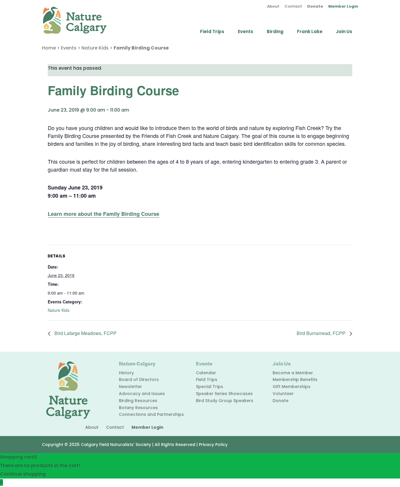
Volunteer (283, 394)
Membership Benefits (295, 379)
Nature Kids (95, 48)
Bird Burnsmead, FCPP (322, 333)
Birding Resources (138, 401)
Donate (315, 6)
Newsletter (130, 386)
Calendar (206, 373)
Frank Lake (309, 32)
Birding (275, 32)
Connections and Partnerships (151, 414)
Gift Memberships (291, 386)
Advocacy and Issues (142, 394)
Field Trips (212, 32)
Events (245, 32)
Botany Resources (138, 408)
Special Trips (209, 386)
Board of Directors (139, 379)
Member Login (343, 6)
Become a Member (293, 373)
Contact (293, 6)
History (126, 373)
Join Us (344, 32)
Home (49, 48)
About (273, 6)
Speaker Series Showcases (224, 394)
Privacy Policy (213, 444)
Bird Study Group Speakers (224, 401)
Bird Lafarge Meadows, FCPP (85, 333)
